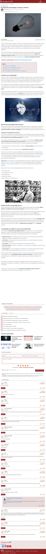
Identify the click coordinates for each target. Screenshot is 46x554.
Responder (3, 388)
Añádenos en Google (40, 39)
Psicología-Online (3, 4)
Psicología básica (11, 4)
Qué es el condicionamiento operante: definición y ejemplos (14, 330)
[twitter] (3, 546)
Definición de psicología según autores (23, 60)
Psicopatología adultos (34, 309)
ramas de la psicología (10, 162)
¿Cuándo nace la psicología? (10, 66)
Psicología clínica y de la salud (23, 309)
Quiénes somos (18, 551)
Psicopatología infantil (10, 309)
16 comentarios (21, 9)
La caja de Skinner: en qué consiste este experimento (13, 328)
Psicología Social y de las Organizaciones (33, 307)
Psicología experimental (9, 307)
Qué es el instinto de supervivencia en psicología (16, 346)
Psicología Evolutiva (19, 307)
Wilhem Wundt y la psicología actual (11, 69)
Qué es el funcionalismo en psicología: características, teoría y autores (16, 322)
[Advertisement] (23, 287)
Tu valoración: (15, 367)
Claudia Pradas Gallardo (9, 11)
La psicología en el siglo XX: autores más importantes (15, 71)
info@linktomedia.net (34, 376)
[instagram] (5, 546)
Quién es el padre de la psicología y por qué (39, 345)
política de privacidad (12, 370)
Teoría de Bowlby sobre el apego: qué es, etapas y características (15, 320)
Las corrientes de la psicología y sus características (38, 338)
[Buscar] (44, 1)
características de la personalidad (27, 250)
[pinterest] (10, 546)
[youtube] (8, 546)
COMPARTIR (40, 2)
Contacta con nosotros (25, 551)
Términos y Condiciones (34, 551)
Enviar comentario (39, 371)
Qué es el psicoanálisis (7, 324)
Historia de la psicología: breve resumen (12, 67)
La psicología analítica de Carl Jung (9, 326)
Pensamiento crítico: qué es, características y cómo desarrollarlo (15, 318)
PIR (7, 4)
